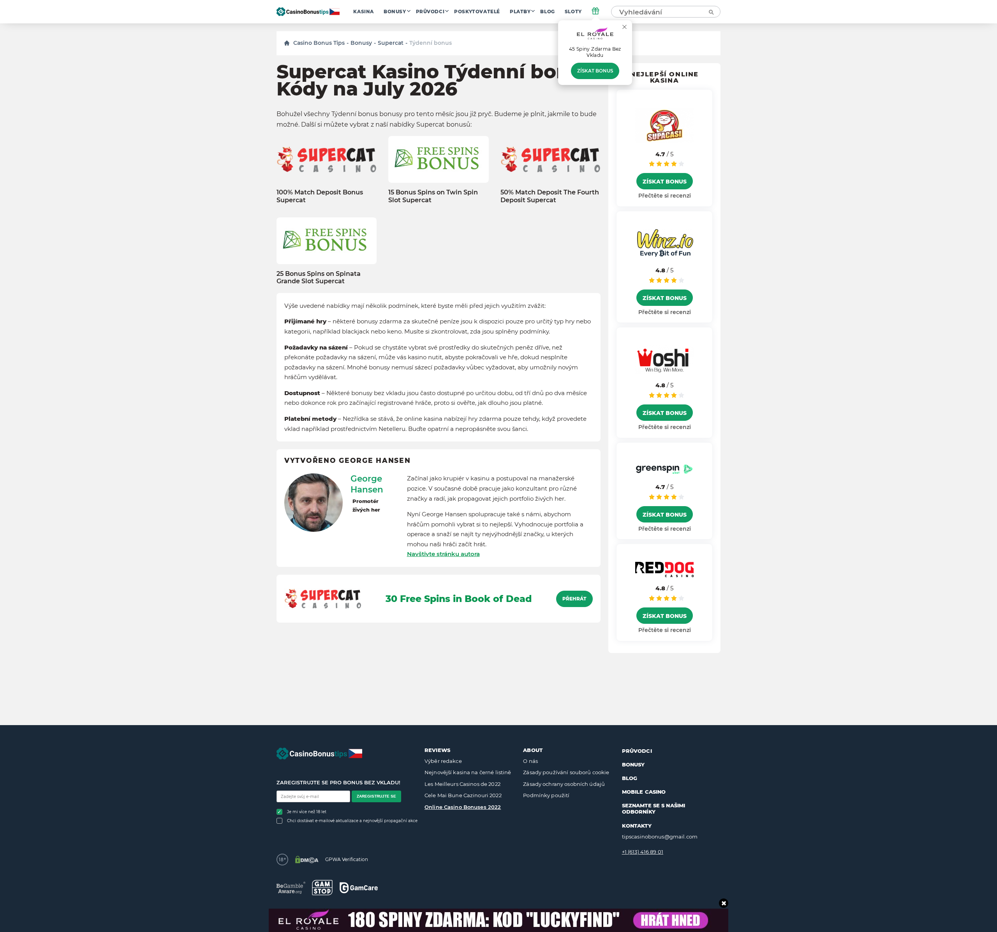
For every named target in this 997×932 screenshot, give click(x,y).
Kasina (363, 11)
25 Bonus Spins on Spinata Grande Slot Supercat (319, 277)
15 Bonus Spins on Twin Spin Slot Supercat (433, 196)
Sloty (573, 11)
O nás (530, 761)
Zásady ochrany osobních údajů (564, 784)
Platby (520, 11)
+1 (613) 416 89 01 (642, 852)
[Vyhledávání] (710, 12)
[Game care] (358, 888)
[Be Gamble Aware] (291, 888)
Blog (547, 11)
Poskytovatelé (477, 11)
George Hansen (367, 483)
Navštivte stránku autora (443, 554)
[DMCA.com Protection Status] (307, 859)
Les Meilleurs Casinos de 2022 (462, 784)
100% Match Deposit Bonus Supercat (320, 196)
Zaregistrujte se (376, 796)
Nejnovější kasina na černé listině (468, 772)
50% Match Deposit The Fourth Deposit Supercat (549, 196)
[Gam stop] (322, 887)
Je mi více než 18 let (306, 811)
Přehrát (574, 599)
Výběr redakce (443, 761)
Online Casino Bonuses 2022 (463, 807)
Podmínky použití (546, 795)
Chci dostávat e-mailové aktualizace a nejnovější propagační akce (352, 820)
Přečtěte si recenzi (664, 195)
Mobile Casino (644, 792)
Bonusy (395, 11)
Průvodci (430, 11)
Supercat (390, 42)
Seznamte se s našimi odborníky (653, 808)
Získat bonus (595, 71)
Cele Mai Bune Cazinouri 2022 (463, 795)
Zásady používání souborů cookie (566, 772)
